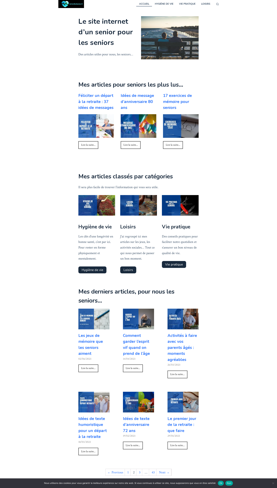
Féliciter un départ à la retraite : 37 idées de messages (95, 101)
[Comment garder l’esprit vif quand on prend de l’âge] (138, 326)
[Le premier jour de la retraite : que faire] (183, 409)
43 (153, 472)
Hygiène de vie (164, 3)
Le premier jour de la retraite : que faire (182, 424)
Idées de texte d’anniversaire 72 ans (136, 424)
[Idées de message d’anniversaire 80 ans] (138, 135)
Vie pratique (187, 3)
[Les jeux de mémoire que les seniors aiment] (93, 326)
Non (229, 483)
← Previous (115, 472)
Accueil (144, 3)
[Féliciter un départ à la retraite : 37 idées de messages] (96, 135)
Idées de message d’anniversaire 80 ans (137, 101)
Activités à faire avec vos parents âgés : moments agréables (182, 347)
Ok (220, 483)
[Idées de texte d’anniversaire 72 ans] (138, 409)
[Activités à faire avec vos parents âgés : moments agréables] (183, 326)
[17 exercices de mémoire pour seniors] (181, 135)
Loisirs (205, 3)
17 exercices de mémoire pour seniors (177, 101)
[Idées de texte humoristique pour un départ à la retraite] (93, 409)
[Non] (273, 483)
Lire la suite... (88, 145)
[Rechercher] (217, 4)
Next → (164, 472)
